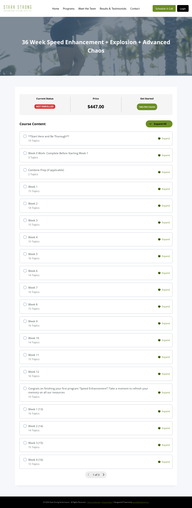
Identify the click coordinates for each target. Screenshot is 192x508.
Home (55, 8)
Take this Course (147, 107)
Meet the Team (87, 8)
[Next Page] (103, 475)
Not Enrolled (45, 106)
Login (183, 8)
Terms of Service (93, 502)
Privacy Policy (107, 502)
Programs (68, 8)
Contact (135, 8)
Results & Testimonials (113, 8)
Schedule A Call (164, 8)
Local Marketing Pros (141, 502)
